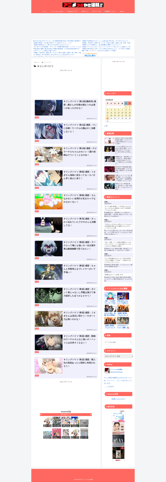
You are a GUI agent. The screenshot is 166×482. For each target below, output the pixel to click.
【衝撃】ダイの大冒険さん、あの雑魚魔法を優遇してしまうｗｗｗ (101, 44)
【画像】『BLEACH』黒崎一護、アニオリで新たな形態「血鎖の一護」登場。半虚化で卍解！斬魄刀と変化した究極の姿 (68, 52)
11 (111, 112)
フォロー (109, 386)
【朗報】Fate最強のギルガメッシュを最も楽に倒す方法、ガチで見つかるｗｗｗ (105, 41)
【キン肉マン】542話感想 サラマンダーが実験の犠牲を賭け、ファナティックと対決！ (58, 46)
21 (122, 115)
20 (118, 115)
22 (126, 115)
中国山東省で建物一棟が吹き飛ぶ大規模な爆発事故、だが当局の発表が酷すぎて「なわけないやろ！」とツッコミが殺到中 (68, 48)
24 (107, 118)
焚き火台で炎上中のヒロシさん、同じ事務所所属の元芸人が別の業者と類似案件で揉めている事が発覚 (63, 41)
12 (115, 112)
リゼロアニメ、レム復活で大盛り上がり (44, 50)
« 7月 (106, 126)
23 (130, 115)
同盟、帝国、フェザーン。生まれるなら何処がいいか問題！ (99, 50)
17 (107, 115)
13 (118, 112)
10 (107, 112)
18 (111, 115)
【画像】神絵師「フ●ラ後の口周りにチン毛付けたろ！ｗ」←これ (52, 43)
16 (130, 112)
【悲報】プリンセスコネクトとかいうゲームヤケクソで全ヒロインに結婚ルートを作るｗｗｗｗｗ (110, 46)
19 (115, 115)
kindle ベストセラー (118, 399)
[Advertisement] (83, 26)
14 (122, 112)
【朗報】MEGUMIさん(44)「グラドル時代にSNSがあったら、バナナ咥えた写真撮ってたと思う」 (110, 48)
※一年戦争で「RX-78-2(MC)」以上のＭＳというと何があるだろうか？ (54, 54)
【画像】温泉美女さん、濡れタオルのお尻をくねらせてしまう (51, 44)
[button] (131, 342)
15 (126, 112)
